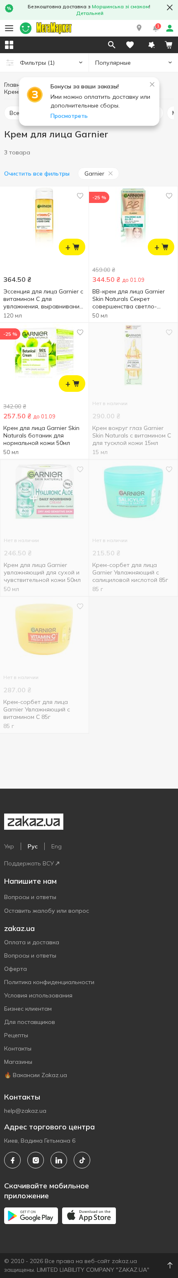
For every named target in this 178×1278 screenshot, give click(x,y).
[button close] (170, 7)
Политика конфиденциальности (49, 982)
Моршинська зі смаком (120, 6)
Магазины (18, 1061)
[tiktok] (82, 1160)
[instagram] (35, 1160)
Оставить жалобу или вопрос (46, 910)
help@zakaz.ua (25, 1110)
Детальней (89, 13)
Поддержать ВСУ (29, 863)
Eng (56, 846)
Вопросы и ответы (30, 897)
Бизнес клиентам (28, 1008)
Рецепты (16, 1035)
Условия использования (38, 995)
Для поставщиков (29, 1022)
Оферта (15, 969)
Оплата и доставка (31, 942)
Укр (9, 846)
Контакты (17, 1048)
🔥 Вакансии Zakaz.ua (35, 1075)
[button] (139, 28)
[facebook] (12, 1160)
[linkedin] (59, 1160)
